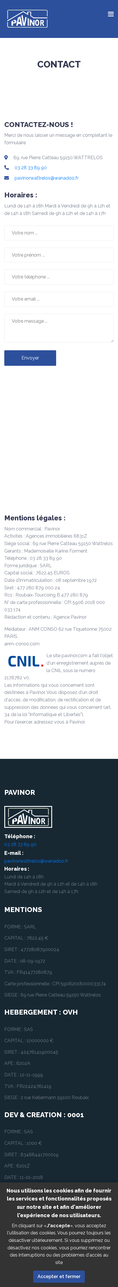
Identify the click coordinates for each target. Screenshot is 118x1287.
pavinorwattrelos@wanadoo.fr (46, 178)
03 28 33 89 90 (31, 167)
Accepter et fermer (59, 1276)
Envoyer (30, 358)
